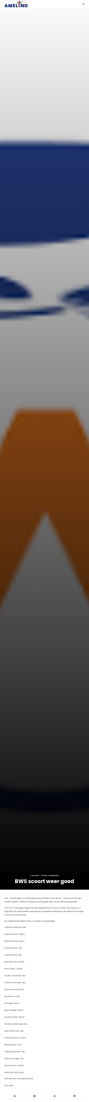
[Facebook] (15, 1096)
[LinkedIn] (75, 1096)
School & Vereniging (50, 876)
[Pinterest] (55, 1096)
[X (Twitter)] (35, 1096)
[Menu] (84, 4)
